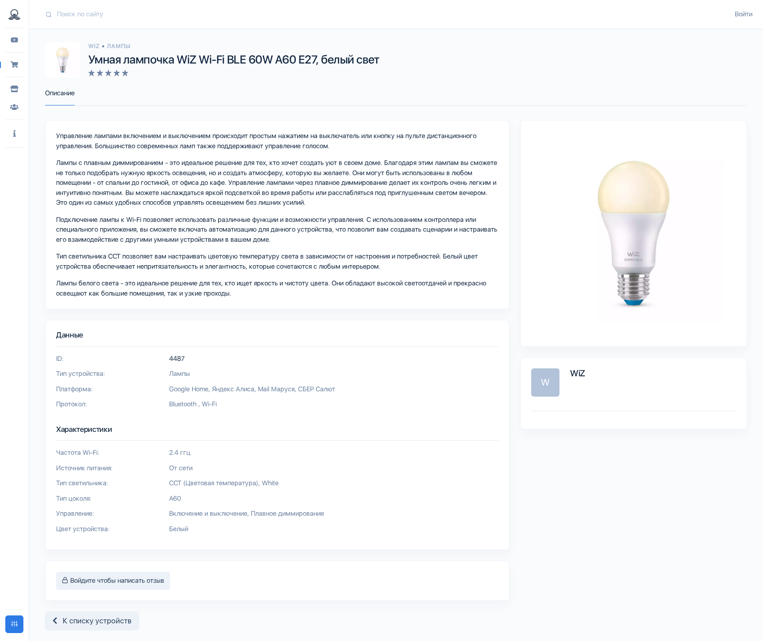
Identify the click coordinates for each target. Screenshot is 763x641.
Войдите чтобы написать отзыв (116, 581)
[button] (14, 133)
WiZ (95, 46)
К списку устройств (94, 620)
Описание (60, 93)
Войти (743, 14)
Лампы (119, 46)
